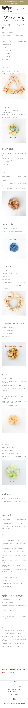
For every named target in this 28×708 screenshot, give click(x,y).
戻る (15, 681)
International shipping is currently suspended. (14, 2)
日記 (16, 694)
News (11, 694)
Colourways (20, 691)
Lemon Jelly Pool (10, 703)
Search (9, 687)
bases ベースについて (10, 691)
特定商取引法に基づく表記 (14, 689)
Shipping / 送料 (17, 687)
